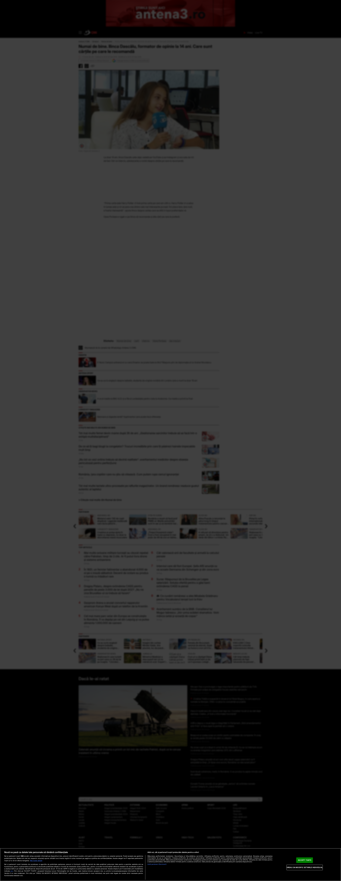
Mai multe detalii (36, 861)
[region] (170, 864)
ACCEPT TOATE (304, 860)
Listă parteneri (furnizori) (156, 864)
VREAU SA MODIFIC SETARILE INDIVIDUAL (305, 867)
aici (12, 871)
